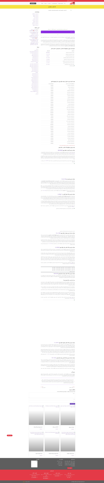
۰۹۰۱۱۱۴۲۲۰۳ (48, 62)
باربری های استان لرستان (35, 83)
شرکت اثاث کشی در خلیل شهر (63, 380)
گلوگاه (69, 38)
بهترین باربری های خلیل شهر (53, 379)
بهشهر (74, 38)
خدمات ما (49, 3)
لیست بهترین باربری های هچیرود (34, 44)
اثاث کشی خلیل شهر (70, 379)
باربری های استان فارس (35, 73)
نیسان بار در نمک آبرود (35, 22)
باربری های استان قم (35, 76)
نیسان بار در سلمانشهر (35, 13)
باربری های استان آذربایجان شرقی (34, 51)
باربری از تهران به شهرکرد (70, 453)
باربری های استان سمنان (35, 70)
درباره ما (45, 3)
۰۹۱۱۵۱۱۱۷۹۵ (48, 54)
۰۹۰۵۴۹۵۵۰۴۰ (59, 194)
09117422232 (48, 52)
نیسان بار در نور (36, 17)
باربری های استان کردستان (34, 77)
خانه (64, 3)
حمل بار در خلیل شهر (69, 380)
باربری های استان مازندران (60, 29)
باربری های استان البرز (35, 56)
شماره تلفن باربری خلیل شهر (46, 380)
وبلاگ (42, 3)
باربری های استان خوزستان (34, 67)
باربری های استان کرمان (35, 78)
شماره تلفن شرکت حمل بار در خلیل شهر (62, 381)
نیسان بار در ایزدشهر (35, 25)
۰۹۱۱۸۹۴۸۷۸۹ (48, 59)
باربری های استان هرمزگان (34, 87)
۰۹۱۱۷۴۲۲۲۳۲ (47, 160)
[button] (35, 1)
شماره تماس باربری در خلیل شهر (53, 381)
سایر (37, 92)
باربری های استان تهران (35, 60)
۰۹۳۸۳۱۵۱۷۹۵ (55, 273)
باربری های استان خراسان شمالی (34, 66)
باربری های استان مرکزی (35, 86)
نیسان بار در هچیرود (35, 21)
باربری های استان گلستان (35, 81)
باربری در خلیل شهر (59, 379)
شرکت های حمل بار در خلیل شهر (55, 380)
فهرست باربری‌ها (61, 3)
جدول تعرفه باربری (54, 3)
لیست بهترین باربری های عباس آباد (53, 453)
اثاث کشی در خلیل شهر (65, 379)
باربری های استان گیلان (35, 82)
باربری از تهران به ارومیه (39, 453)
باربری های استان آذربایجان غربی (34, 52)
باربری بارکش (65, 29)
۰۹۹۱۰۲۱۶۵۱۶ (48, 64)
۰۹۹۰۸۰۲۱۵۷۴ (48, 57)
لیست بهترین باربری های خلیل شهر (68, 382)
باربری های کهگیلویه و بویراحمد (34, 91)
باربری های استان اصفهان (35, 55)
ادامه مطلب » (72, 455)
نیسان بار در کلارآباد (35, 16)
